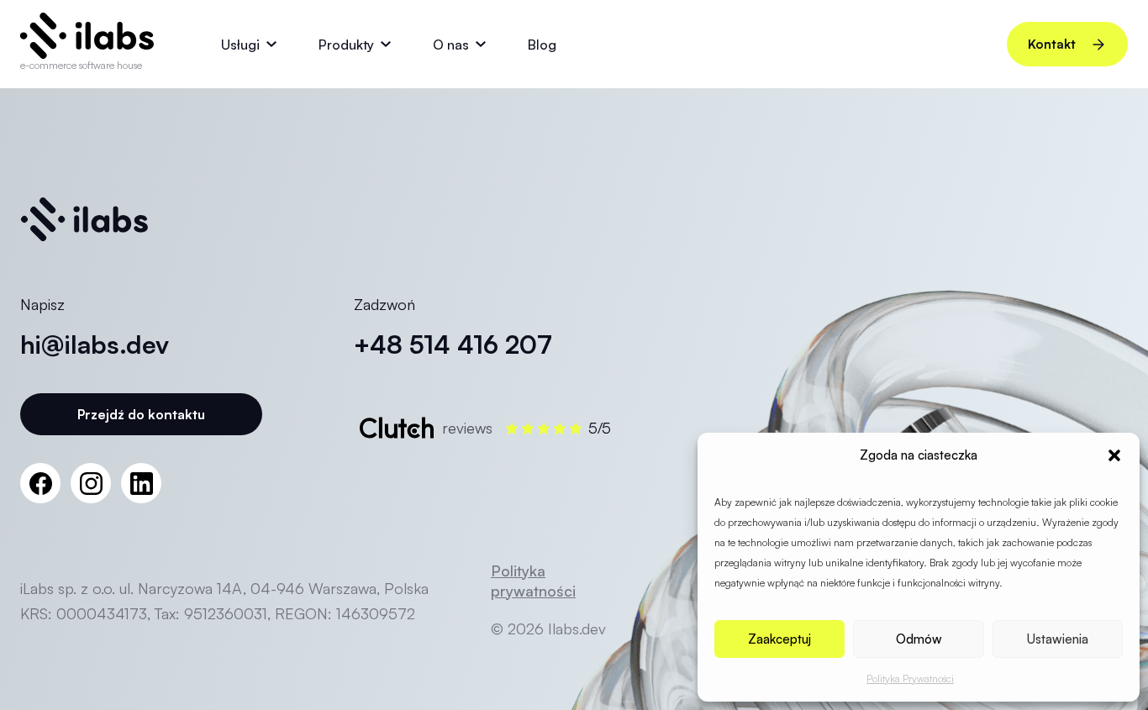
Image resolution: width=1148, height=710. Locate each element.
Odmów (919, 639)
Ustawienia (1057, 639)
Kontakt (1052, 44)
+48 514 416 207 (453, 344)
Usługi (240, 44)
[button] (1114, 455)
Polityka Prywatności (910, 678)
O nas (451, 44)
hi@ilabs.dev (94, 344)
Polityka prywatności (533, 580)
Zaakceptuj (779, 639)
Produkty (346, 44)
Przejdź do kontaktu (141, 414)
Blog (542, 44)
